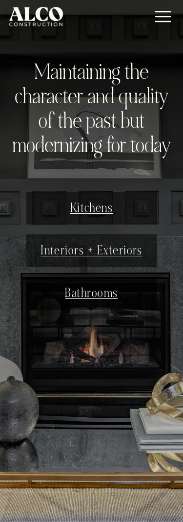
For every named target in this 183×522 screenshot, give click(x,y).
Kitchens (91, 208)
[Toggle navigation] (163, 16)
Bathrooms (91, 293)
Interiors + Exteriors (91, 250)
